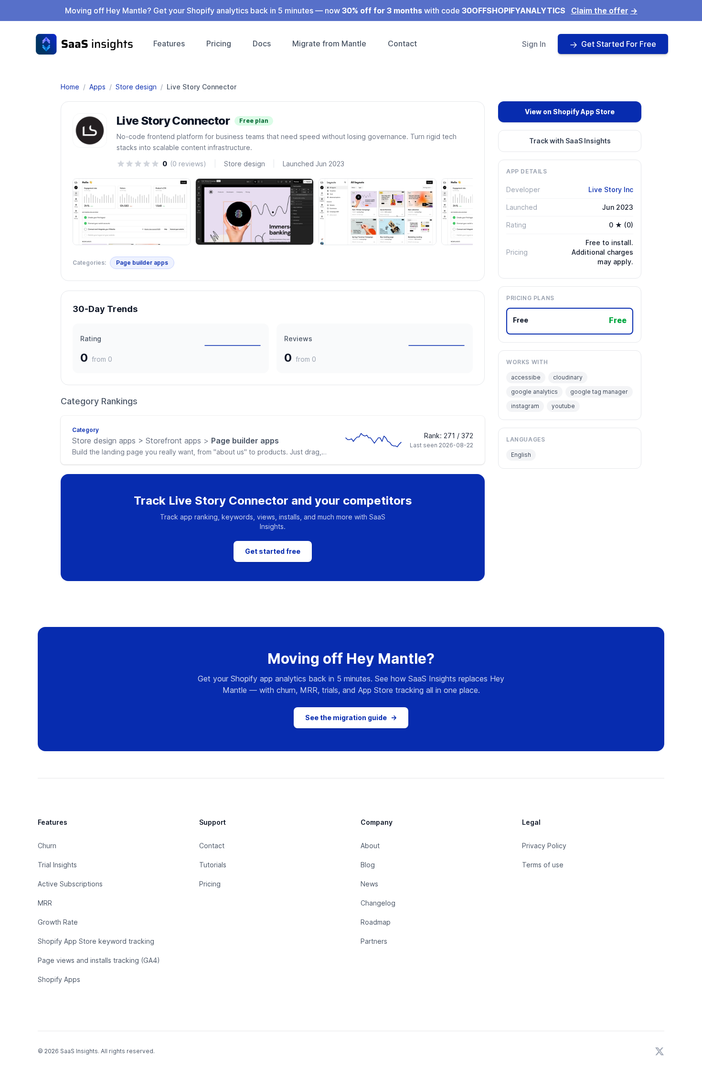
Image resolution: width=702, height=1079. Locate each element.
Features (169, 43)
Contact (402, 43)
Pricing (218, 43)
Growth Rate (58, 922)
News (369, 884)
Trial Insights (57, 865)
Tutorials (212, 865)
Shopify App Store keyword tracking (96, 941)
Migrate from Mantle (329, 43)
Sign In (534, 44)
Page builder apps (142, 262)
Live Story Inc (610, 189)
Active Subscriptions (70, 884)
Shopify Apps (59, 979)
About (370, 846)
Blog (368, 865)
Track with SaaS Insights (570, 141)
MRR (45, 903)
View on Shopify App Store (570, 112)
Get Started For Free (618, 44)
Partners (374, 941)
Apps (97, 87)
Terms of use (543, 865)
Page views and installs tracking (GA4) (99, 960)
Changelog (378, 903)
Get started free (272, 551)
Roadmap (376, 922)
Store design (136, 87)
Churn (47, 846)
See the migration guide (351, 717)
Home (70, 87)
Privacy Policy (544, 846)
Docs (262, 43)
